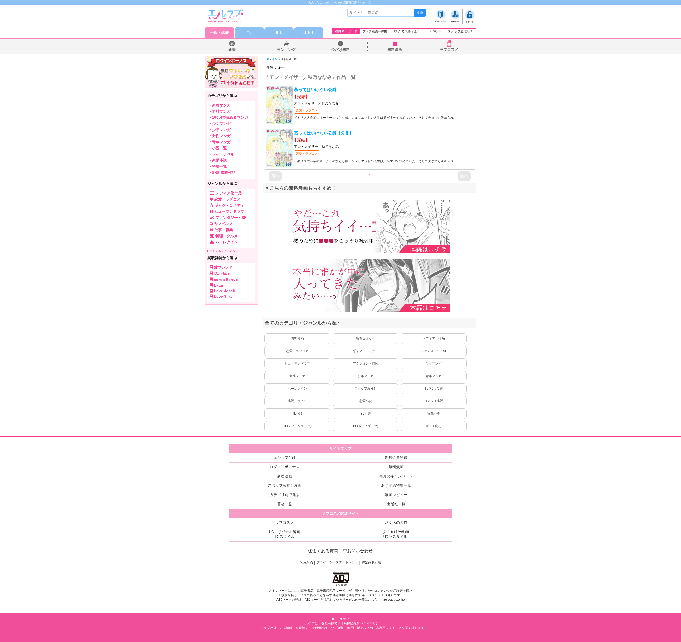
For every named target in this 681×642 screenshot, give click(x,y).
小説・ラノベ (297, 401)
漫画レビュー (396, 495)
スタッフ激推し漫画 (284, 485)
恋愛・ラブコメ (307, 110)
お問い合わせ (360, 551)
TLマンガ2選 (434, 388)
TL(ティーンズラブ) (297, 426)
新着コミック (365, 338)
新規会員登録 (396, 457)
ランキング (286, 49)
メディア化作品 (433, 338)
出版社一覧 (396, 504)
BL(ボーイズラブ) (365, 426)
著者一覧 (284, 504)
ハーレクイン (297, 388)
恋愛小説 (365, 401)
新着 (232, 49)
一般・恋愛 (219, 32)
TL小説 (297, 413)
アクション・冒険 (365, 363)
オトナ (308, 32)
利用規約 (306, 562)
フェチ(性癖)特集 (375, 31)
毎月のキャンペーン (396, 476)
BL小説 (365, 413)
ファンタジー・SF (434, 351)
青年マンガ (434, 376)
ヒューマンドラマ (297, 363)
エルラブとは (284, 457)
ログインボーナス (285, 467)
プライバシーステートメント (337, 562)
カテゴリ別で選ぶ (285, 495)
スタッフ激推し (365, 388)
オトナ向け (434, 426)
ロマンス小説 (433, 401)
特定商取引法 (371, 562)
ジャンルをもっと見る (224, 250)
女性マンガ (297, 376)
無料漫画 (394, 49)
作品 (274, 59)
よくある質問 (325, 551)
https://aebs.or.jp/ (393, 600)
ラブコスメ (449, 49)
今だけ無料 (340, 49)
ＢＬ (279, 32)
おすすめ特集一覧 (396, 485)
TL (249, 32)
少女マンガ (434, 363)
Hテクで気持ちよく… (407, 31)
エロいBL (435, 31)
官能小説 (433, 413)
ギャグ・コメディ (365, 351)
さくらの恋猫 (396, 522)
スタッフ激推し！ (460, 31)
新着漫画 (284, 476)
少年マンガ (365, 376)
